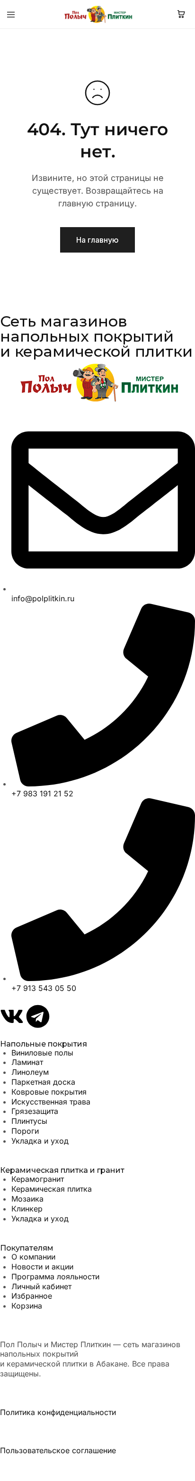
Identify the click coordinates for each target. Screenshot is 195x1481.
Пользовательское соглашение (58, 1450)
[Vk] (12, 1016)
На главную (97, 240)
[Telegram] (38, 1016)
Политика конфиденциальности (58, 1412)
